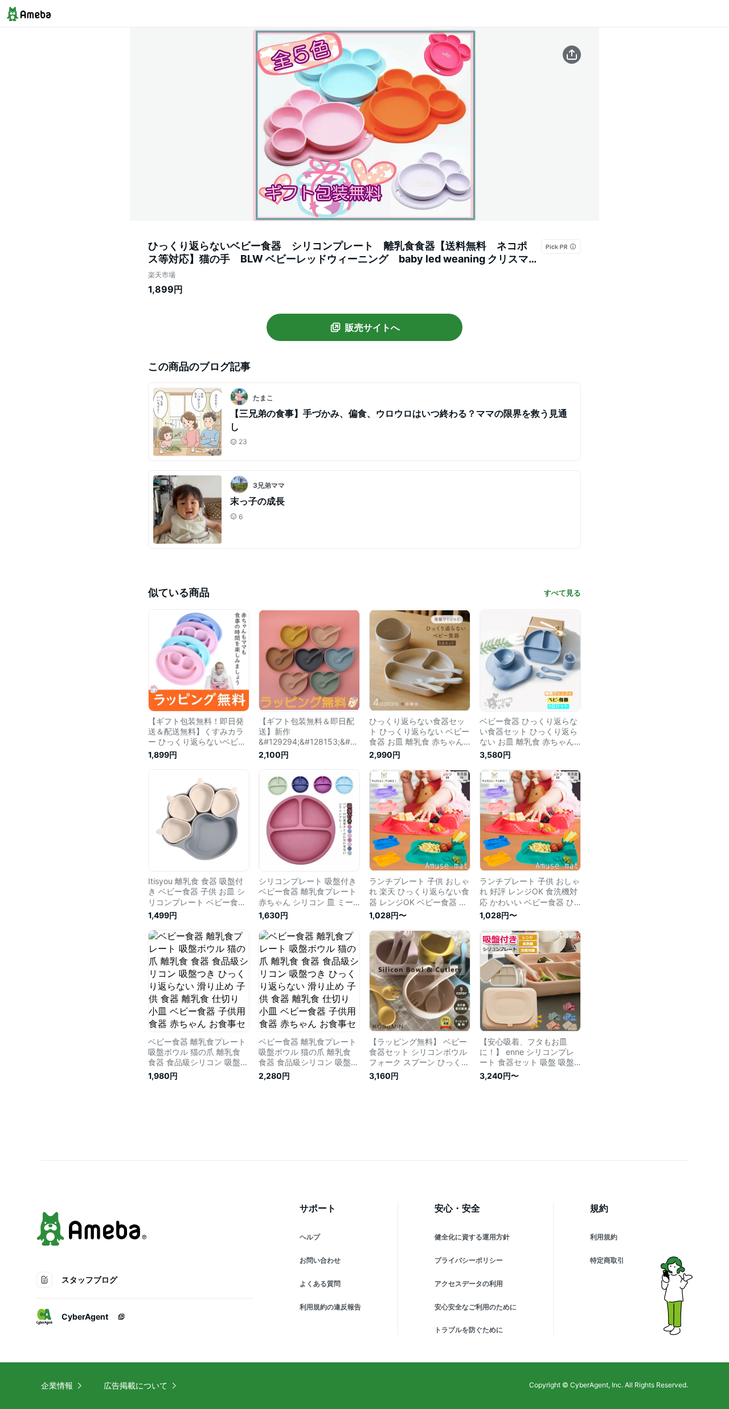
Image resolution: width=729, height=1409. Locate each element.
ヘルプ (310, 1237)
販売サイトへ (372, 327)
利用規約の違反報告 (330, 1307)
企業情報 (57, 1385)
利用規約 (603, 1237)
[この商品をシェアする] (572, 55)
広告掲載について (135, 1385)
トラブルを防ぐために (469, 1329)
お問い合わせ (320, 1260)
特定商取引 (607, 1260)
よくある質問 (320, 1283)
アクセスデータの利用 (469, 1283)
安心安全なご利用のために (476, 1307)
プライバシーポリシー (469, 1260)
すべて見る (562, 592)
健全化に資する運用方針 (472, 1237)
